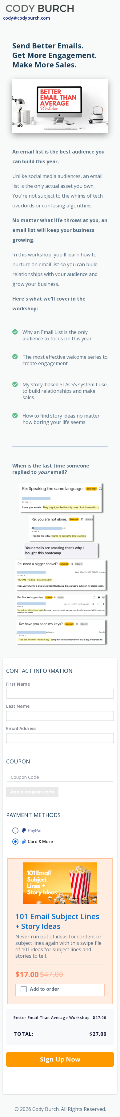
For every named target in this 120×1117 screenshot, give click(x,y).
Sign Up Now (60, 1059)
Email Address (21, 728)
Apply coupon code (32, 792)
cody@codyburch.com (26, 18)
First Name (18, 684)
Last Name (18, 706)
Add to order (44, 989)
